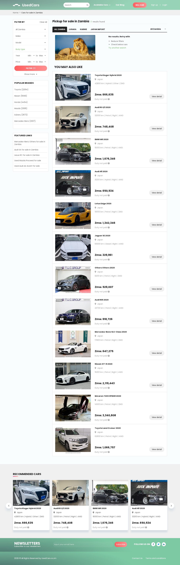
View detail (157, 96)
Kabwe (83, 29)
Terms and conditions (156, 558)
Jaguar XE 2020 (102, 235)
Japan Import (98, 29)
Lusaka (72, 29)
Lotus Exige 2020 (103, 203)
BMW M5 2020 (101, 139)
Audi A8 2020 (101, 171)
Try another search (117, 47)
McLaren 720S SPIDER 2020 (108, 396)
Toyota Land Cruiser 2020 (108, 428)
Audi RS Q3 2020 (103, 107)
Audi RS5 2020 (102, 299)
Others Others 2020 (105, 267)
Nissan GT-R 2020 (103, 364)
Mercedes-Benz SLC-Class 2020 (111, 332)
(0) (31, 68)
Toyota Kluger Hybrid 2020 (108, 75)
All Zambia (59, 29)
